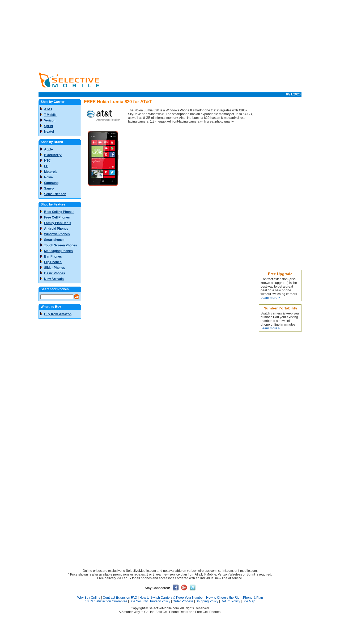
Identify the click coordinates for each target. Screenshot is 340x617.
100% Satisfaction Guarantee (106, 601)
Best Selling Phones (59, 212)
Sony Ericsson (55, 194)
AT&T (48, 109)
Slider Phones (54, 268)
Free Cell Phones (57, 217)
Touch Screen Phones (60, 245)
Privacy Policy (160, 601)
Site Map (249, 601)
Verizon (49, 120)
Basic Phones (54, 273)
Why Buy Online (88, 597)
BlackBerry (53, 155)
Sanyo (49, 188)
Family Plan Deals (57, 223)
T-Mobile (50, 115)
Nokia (48, 177)
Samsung (51, 183)
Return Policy (230, 601)
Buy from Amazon (57, 314)
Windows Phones (57, 234)
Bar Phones (53, 256)
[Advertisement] (170, 34)
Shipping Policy (207, 601)
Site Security (139, 601)
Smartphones (54, 240)
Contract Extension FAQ (120, 597)
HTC (47, 160)
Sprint (48, 126)
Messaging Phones (58, 251)
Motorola (50, 172)
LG (46, 166)
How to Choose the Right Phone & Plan (234, 597)
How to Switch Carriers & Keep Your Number (171, 597)
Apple (48, 149)
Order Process (183, 601)
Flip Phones (53, 262)
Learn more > (270, 298)
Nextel (49, 131)
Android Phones (56, 228)
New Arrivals (54, 279)
